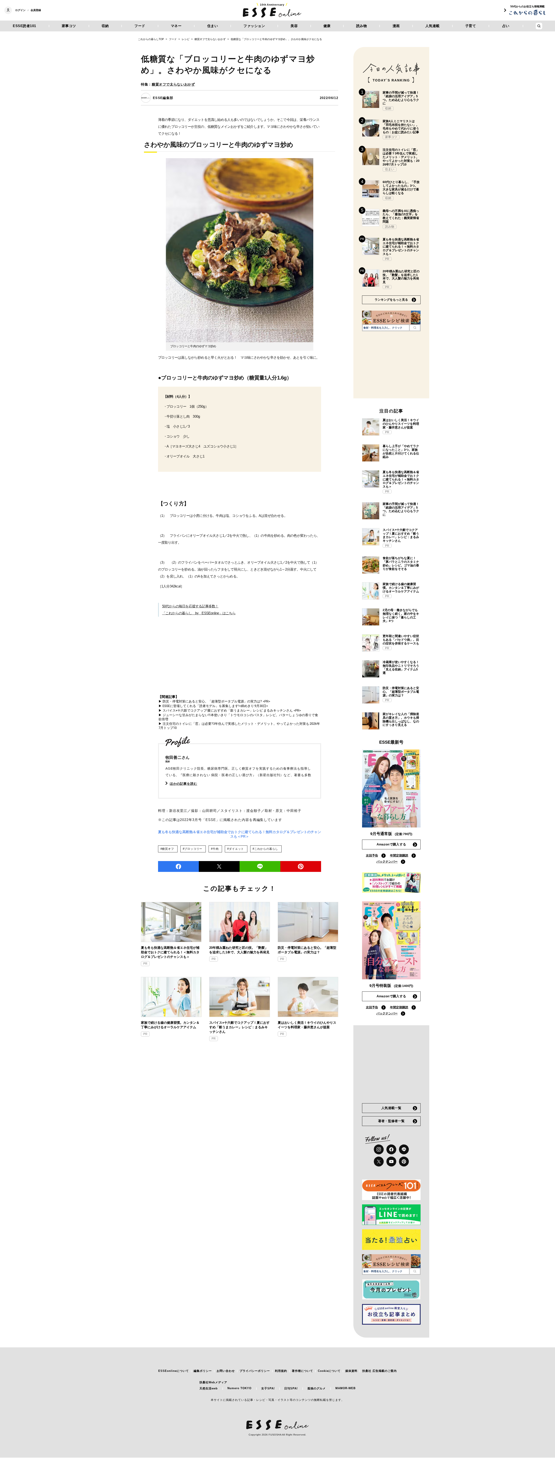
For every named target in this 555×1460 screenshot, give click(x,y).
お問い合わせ (226, 1370)
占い (505, 26)
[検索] (415, 328)
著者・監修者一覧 (391, 1121)
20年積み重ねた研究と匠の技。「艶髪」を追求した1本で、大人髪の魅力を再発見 (239, 950)
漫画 (396, 26)
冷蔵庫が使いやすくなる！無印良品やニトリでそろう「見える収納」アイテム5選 (401, 667)
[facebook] (178, 866)
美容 (294, 26)
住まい (212, 26)
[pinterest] (404, 1161)
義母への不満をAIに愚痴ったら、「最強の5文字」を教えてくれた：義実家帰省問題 (401, 216)
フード (139, 26)
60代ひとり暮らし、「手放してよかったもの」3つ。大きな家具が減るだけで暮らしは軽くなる (401, 187)
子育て (470, 26)
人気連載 (432, 26)
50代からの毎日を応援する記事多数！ (190, 606)
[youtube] (391, 1161)
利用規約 (281, 1370)
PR (145, 963)
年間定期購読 (399, 855)
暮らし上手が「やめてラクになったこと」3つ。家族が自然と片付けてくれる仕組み (401, 451)
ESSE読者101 (24, 26)
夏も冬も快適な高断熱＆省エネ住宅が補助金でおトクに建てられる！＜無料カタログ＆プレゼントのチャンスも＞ (170, 952)
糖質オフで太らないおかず (173, 84)
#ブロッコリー (192, 848)
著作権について (302, 1370)
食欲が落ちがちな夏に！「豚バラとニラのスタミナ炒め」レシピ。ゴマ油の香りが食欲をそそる (401, 563)
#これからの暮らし (265, 848)
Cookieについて (329, 1370)
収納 (105, 26)
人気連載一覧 (391, 1108)
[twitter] (219, 866)
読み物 (361, 26)
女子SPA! (268, 1388)
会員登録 (36, 10)
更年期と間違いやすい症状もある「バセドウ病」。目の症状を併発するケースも (401, 639)
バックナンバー (387, 861)
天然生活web (208, 1388)
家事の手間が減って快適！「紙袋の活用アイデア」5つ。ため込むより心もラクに (401, 98)
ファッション (254, 26)
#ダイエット (235, 848)
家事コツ (69, 26)
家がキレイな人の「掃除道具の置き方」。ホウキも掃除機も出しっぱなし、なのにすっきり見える (401, 719)
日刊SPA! (291, 1388)
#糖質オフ (167, 848)
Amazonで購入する (391, 844)
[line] (260, 866)
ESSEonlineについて (173, 1370)
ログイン (20, 10)
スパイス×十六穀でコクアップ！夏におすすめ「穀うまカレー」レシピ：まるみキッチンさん (239, 1027)
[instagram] (379, 1149)
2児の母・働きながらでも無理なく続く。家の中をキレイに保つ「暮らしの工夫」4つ (401, 615)
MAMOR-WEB (345, 1388)
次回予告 (372, 855)
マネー (176, 26)
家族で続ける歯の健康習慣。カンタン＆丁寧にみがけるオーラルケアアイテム (170, 1025)
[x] (379, 1161)
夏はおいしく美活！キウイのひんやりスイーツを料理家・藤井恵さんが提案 (307, 1025)
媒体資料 (351, 1370)
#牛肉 (215, 848)
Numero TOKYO (239, 1388)
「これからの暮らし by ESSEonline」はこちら (199, 613)
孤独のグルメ (316, 1388)
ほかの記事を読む (183, 783)
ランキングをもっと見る (391, 299)
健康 (327, 26)
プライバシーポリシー (255, 1370)
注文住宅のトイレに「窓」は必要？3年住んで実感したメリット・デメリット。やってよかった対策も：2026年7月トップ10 (401, 157)
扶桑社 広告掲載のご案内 (379, 1370)
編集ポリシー (203, 1370)
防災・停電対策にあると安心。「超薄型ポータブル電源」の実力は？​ (307, 950)
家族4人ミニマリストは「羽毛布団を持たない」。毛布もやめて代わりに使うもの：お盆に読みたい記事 (401, 126)
